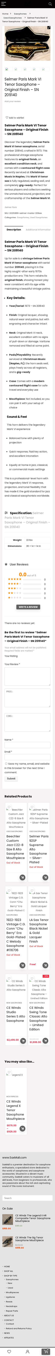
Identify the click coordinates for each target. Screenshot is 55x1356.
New (10, 1283)
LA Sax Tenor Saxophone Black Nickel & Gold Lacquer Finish (39, 931)
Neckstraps (11, 1306)
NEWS (7, 1333)
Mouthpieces (12, 1096)
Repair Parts (12, 1310)
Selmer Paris (11, 207)
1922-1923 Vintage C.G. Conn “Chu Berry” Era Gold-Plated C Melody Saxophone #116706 (16, 935)
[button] (48, 27)
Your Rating (11, 656)
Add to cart (23, 1041)
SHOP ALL (8, 1271)
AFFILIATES (9, 1337)
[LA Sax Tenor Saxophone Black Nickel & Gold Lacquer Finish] (39, 901)
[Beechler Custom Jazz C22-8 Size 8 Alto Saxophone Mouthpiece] (16, 818)
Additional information (38, 229)
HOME (7, 1266)
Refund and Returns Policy (19, 1328)
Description (14, 229)
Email (8, 751)
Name (9, 739)
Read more (22, 877)
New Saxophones (14, 1003)
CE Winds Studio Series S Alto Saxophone (15, 1014)
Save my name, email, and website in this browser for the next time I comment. (27, 768)
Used (10, 1287)
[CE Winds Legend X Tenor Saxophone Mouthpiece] (16, 1083)
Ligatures (10, 1297)
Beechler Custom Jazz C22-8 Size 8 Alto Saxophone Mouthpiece (15, 847)
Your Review (12, 664)
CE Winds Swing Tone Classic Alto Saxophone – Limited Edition (38, 1018)
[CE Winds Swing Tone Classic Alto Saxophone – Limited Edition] (39, 989)
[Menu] (3, 4)
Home (5, 13)
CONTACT (9, 1320)
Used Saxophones (13, 17)
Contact (10, 1323)
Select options (22, 1129)
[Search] (50, 4)
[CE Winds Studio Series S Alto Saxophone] (16, 989)
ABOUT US (9, 1315)
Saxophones (20, 13)
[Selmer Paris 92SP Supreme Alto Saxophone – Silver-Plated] (39, 818)
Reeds (9, 1301)
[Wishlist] (9, 1352)
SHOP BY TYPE (10, 1275)
